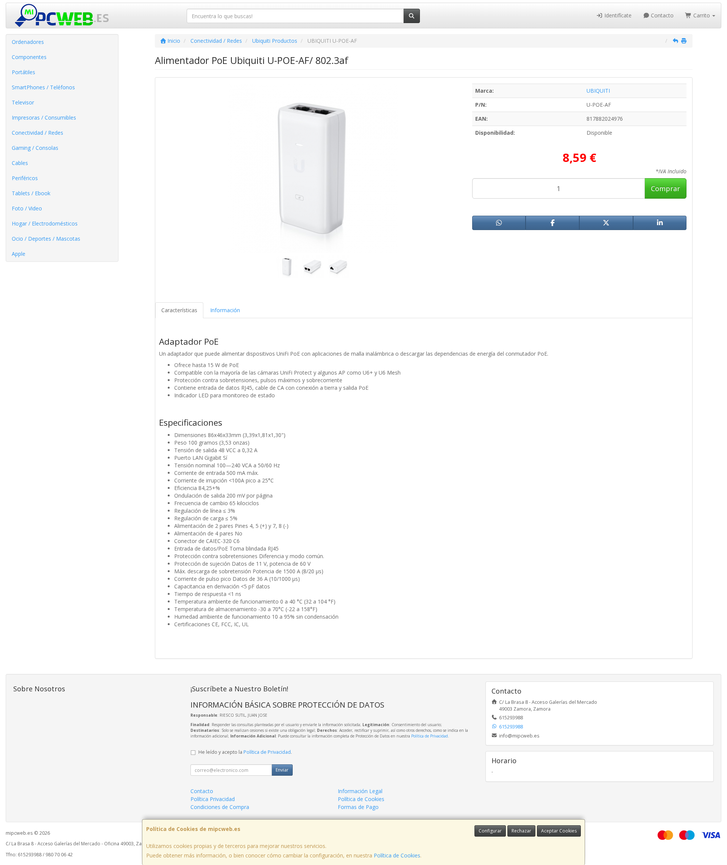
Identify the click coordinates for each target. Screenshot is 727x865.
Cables (20, 162)
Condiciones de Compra (219, 807)
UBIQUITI (598, 90)
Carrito (701, 15)
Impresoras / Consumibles (44, 117)
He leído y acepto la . (245, 752)
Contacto (661, 15)
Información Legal (360, 791)
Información (225, 310)
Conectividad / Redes (37, 132)
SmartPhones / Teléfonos (43, 87)
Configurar (490, 831)
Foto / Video (27, 208)
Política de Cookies (397, 855)
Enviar (282, 770)
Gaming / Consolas (35, 147)
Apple (18, 253)
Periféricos (25, 178)
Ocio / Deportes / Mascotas (46, 238)
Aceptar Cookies (559, 831)
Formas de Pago (358, 807)
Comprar (665, 188)
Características (179, 310)
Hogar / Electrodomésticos (45, 223)
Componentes (29, 57)
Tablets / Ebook (31, 193)
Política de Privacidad (429, 736)
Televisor (23, 102)
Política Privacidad (212, 799)
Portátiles (23, 72)
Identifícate (617, 15)
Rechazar (521, 831)
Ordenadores (28, 41)
